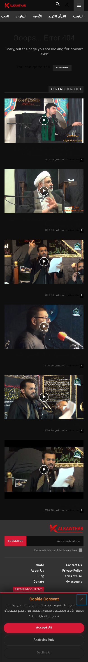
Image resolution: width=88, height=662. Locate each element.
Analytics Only (44, 640)
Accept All (44, 628)
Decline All (44, 653)
